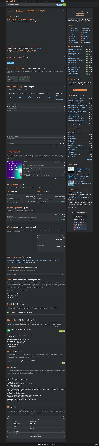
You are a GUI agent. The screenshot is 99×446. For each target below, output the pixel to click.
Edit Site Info (10, 63)
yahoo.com (85, 38)
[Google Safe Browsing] (8, 312)
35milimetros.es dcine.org (75, 116)
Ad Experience (15, 185)
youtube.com (85, 29)
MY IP (62, 1)
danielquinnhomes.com (74, 53)
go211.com (10, 262)
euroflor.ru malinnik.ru (74, 115)
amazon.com (85, 32)
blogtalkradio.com (26, 260)
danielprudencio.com (73, 58)
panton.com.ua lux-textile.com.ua (77, 105)
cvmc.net (25, 262)
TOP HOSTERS (36, 1)
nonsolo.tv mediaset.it (74, 102)
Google (15, 304)
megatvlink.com (72, 64)
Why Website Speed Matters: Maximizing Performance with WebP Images (82, 170)
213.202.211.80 (72, 151)
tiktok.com (73, 34)
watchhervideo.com (54, 260)
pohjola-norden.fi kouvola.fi (75, 113)
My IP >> (90, 159)
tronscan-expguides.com (74, 73)
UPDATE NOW (80, 14)
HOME (18, 1)
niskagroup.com (72, 57)
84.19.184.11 (71, 144)
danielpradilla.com (72, 71)
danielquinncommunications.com (76, 60)
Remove (73, 201)
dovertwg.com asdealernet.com (77, 111)
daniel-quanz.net (72, 51)
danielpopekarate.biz (73, 69)
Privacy (51, 444)
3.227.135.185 (71, 136)
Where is (21, 227)
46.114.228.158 (72, 138)
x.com (72, 32)
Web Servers (11, 77)
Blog (48, 444)
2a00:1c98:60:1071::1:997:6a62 (76, 131)
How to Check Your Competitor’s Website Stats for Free (82, 183)
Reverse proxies (24, 77)
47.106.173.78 (71, 156)
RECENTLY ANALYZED (29, 1)
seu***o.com (35, 260)
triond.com (32, 262)
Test (64, 362)
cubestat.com (43, 260)
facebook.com (74, 30)
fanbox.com (10, 260)
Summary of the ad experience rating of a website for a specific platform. (25, 187)
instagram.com (86, 30)
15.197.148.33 (37, 48)
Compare (60, 4)
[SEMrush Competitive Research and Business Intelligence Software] (13, 152)
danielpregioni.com (73, 55)
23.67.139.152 (71, 142)
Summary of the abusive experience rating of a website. (20, 210)
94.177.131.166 (71, 133)
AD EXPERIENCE (42, 1)
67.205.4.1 (70, 140)
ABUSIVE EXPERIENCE (50, 1)
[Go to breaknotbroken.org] (44, 11)
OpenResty (12, 81)
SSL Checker (21, 320)
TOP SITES (22, 1)
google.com (74, 29)
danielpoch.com (72, 66)
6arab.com (17, 260)
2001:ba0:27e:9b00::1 (74, 154)
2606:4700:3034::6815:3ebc (75, 147)
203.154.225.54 (72, 134)
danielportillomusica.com (74, 75)
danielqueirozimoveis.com (74, 49)
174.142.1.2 (71, 153)
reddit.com (85, 34)
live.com (84, 40)
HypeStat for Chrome (81, 90)
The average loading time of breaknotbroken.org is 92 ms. (21, 270)
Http (11, 368)
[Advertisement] (36, 34)
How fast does (22, 268)
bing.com (73, 36)
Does (24, 280)
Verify (15, 351)
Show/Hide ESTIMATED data (78, 193)
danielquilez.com (72, 62)
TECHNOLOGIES (57, 1)
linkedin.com (85, 36)
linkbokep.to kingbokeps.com (76, 100)
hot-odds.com (18, 262)
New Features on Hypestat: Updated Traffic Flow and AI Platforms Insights (81, 176)
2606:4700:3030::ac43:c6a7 (75, 145)
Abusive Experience (17, 208)
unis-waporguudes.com (74, 67)
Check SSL (62, 331)
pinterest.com (74, 42)
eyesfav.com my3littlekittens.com (77, 122)
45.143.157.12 (71, 149)
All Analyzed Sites (42, 444)
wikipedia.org (74, 40)
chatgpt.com (74, 38)
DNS (11, 407)
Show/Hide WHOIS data (77, 197)
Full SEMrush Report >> (60, 178)
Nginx (10, 79)
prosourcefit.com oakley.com (76, 98)
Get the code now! (80, 214)
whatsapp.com (86, 42)
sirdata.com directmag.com (76, 120)
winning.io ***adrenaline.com (76, 109)
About (55, 444)
